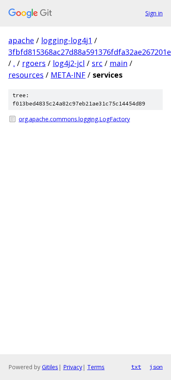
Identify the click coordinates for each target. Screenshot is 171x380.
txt (136, 366)
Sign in (154, 13)
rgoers (34, 63)
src (97, 63)
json (156, 366)
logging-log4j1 (66, 40)
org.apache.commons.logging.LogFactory (74, 119)
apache (21, 40)
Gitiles (50, 367)
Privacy (72, 367)
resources (26, 75)
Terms (96, 367)
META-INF (68, 75)
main (118, 63)
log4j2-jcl (69, 63)
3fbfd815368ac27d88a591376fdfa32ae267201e (89, 52)
